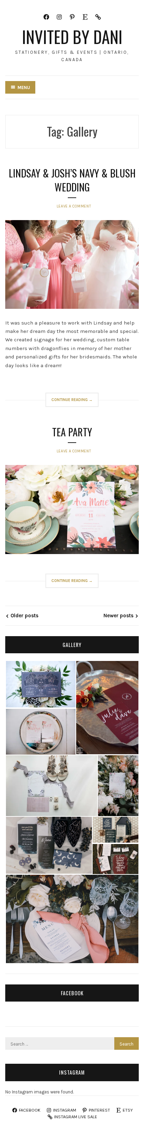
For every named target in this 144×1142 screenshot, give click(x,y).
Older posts (24, 615)
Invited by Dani (72, 36)
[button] (40, 684)
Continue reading (75, 402)
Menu (23, 87)
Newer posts (118, 615)
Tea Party (72, 431)
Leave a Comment (74, 206)
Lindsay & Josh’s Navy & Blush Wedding (72, 180)
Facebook (72, 993)
